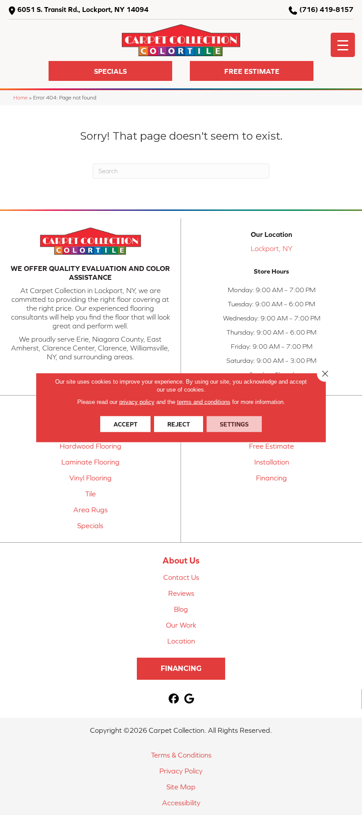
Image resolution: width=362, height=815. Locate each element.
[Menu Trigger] (343, 45)
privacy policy (137, 402)
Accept (125, 424)
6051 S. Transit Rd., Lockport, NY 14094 (82, 9)
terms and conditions (203, 402)
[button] (110, 71)
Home (20, 97)
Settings (234, 424)
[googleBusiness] (189, 699)
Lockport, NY (271, 248)
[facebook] (174, 699)
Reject (178, 424)
